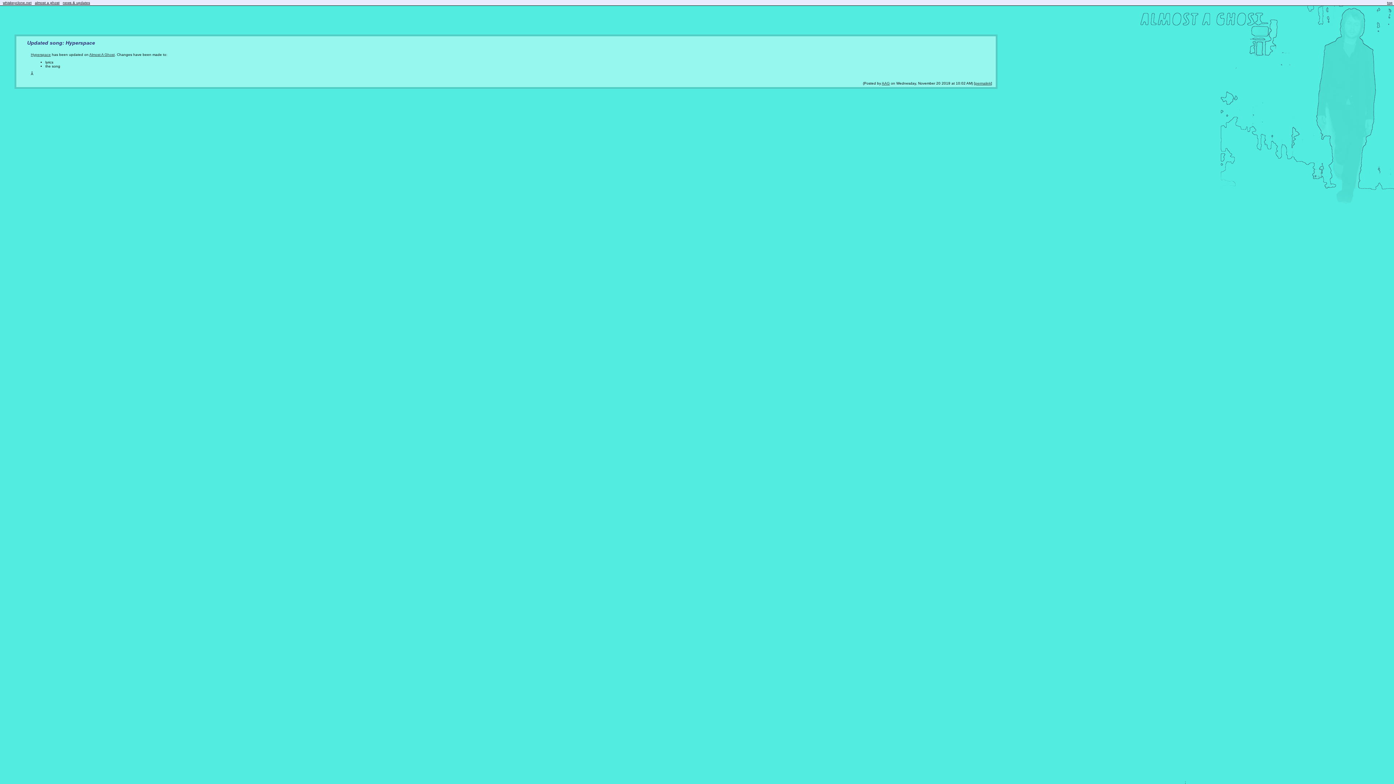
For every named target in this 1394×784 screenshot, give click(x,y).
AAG (886, 83)
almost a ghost (47, 3)
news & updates (76, 3)
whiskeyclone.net (17, 3)
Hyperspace (41, 55)
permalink (983, 83)
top (1390, 3)
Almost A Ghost (102, 55)
